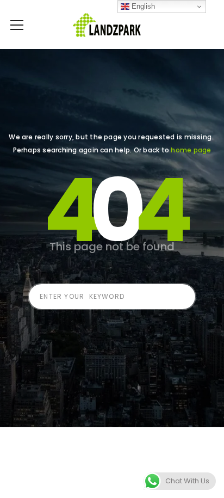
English (142, 6)
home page (191, 150)
